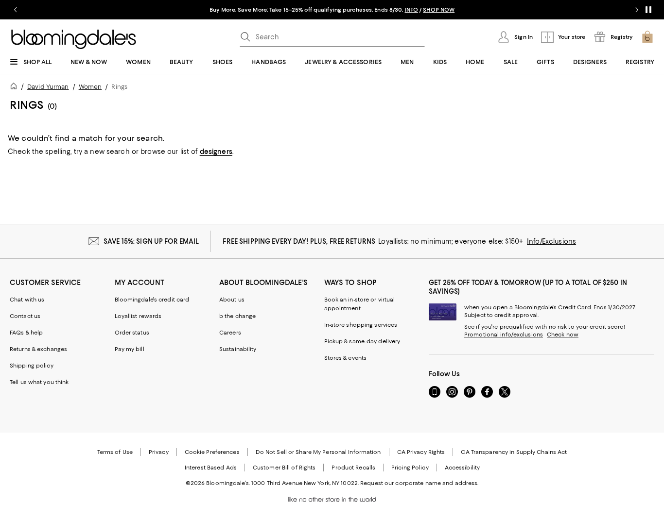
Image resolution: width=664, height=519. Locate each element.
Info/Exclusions (551, 241)
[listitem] (332, 9)
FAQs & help (26, 332)
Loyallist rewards (138, 316)
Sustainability (238, 349)
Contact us (25, 316)
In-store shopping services (361, 324)
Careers (230, 332)
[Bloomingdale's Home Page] (74, 39)
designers (216, 151)
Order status (132, 332)
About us (232, 299)
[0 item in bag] (647, 37)
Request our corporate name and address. (419, 483)
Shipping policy (31, 365)
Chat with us (27, 299)
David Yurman (48, 86)
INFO (411, 9)
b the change (237, 316)
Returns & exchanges (38, 349)
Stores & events (345, 357)
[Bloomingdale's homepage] (15, 87)
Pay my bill (129, 349)
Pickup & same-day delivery (362, 341)
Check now (562, 334)
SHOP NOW (438, 9)
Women (90, 86)
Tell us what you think (39, 382)
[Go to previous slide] (15, 10)
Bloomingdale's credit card (152, 299)
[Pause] (648, 10)
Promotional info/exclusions (503, 334)
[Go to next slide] (637, 10)
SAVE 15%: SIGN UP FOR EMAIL (151, 241)
